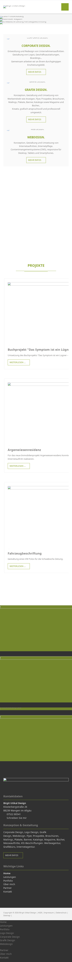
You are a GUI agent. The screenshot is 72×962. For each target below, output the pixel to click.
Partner (4, 950)
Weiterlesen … (17, 361)
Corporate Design (10, 936)
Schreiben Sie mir (17, 817)
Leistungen (6, 925)
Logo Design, (31, 832)
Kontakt (4, 957)
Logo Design (7, 933)
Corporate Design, (13, 832)
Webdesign (6, 944)
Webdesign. (19, 835)
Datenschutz (61, 912)
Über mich (6, 953)
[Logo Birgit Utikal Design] (14, 5)
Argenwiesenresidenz (24, 450)
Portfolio (4, 929)
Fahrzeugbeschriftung (25, 553)
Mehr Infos (35, 71)
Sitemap (6, 915)
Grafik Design (7, 940)
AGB (40, 912)
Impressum (49, 912)
